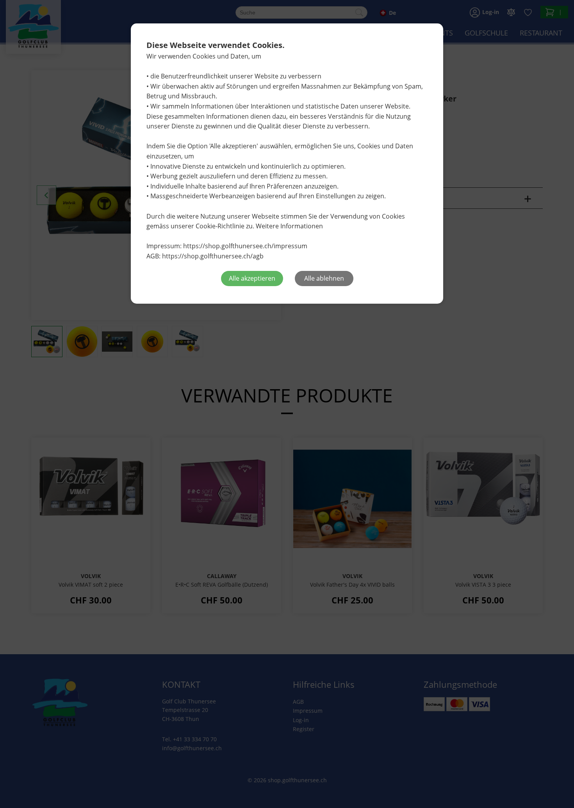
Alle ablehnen (324, 278)
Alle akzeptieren (252, 278)
